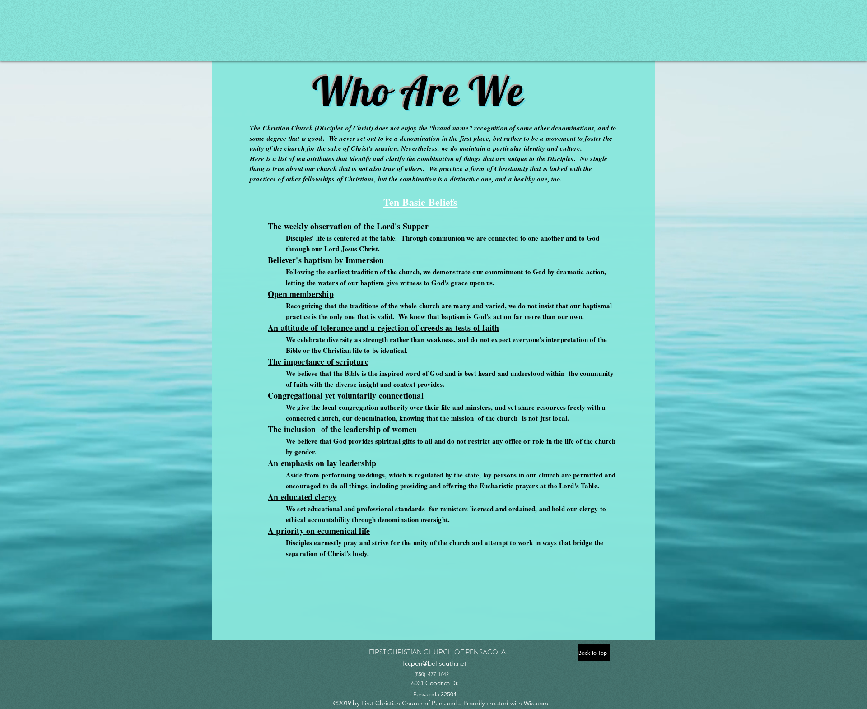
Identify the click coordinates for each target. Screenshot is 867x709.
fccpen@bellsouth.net (434, 663)
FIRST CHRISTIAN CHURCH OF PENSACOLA (437, 652)
